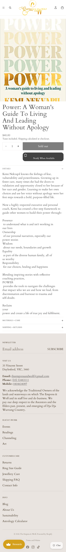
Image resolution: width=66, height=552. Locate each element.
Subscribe (55, 349)
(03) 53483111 (20, 380)
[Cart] (62, 7)
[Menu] (3, 7)
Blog (5, 504)
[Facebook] (27, 547)
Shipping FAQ (11, 480)
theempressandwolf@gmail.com (30, 376)
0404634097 (20, 384)
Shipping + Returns (12, 327)
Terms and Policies (33, 540)
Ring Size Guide (11, 468)
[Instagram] (33, 547)
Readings (7, 432)
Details (6, 168)
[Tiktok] (38, 547)
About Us (8, 510)
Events (6, 427)
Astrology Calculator (14, 521)
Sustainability (10, 515)
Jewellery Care (11, 474)
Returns (7, 462)
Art (4, 444)
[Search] (10, 7)
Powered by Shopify (44, 534)
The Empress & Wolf (28, 534)
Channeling (9, 438)
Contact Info (9, 485)
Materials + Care (11, 320)
